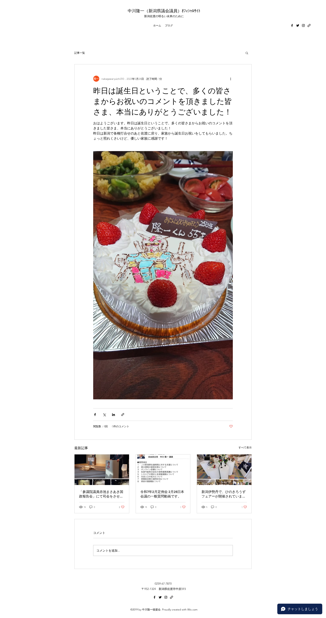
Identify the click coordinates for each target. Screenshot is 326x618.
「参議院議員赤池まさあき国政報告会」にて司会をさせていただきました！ (101, 494)
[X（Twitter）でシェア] (104, 414)
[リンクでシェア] (123, 414)
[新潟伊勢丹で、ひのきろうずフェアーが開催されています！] (224, 469)
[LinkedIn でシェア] (113, 414)
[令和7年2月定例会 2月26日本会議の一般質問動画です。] (163, 469)
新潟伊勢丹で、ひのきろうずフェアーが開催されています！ (223, 494)
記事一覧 (79, 52)
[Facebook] (292, 25)
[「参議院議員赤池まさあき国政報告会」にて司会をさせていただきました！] (102, 469)
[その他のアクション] (230, 78)
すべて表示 (245, 447)
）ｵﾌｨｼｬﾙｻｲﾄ (189, 10)
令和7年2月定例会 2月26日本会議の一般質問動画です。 (162, 494)
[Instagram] (303, 25)
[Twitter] (298, 25)
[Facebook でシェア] (95, 414)
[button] (247, 52)
